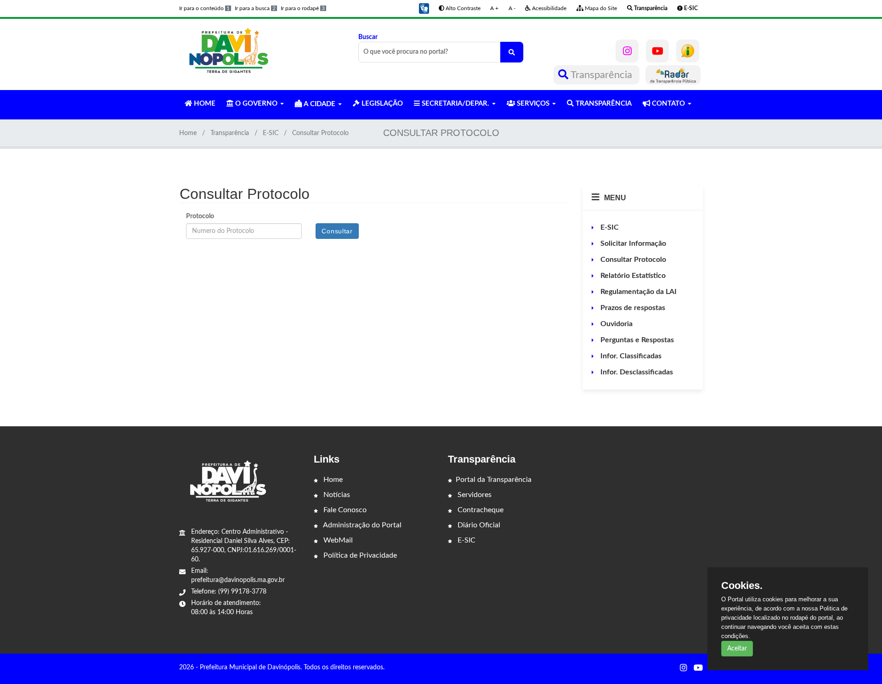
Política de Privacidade (359, 555)
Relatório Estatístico (632, 275)
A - (512, 8)
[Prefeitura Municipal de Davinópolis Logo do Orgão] (228, 51)
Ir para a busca (255, 8)
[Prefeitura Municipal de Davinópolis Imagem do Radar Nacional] (673, 75)
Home (188, 133)
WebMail (337, 540)
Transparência (601, 75)
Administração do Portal (361, 525)
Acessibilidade (548, 8)
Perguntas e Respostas (636, 340)
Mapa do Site (600, 8)
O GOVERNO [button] (256, 103)
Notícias (336, 494)
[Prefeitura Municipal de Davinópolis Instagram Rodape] (683, 668)
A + (494, 8)
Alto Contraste (462, 8)
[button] (424, 8)
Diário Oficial (478, 525)
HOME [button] (203, 103)
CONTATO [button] (668, 103)
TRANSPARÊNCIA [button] (603, 103)
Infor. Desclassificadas (636, 372)
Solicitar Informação (632, 243)
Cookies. (742, 585)
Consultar (337, 231)
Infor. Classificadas (630, 356)
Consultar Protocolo (632, 259)
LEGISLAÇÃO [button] (381, 103)
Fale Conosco (344, 510)
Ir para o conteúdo (204, 8)
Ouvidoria (616, 324)
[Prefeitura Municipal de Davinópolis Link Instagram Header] (627, 51)
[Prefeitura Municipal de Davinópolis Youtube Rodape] (698, 668)
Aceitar (737, 648)
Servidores (474, 494)
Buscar (368, 37)
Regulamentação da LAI (638, 291)
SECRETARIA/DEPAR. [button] (455, 103)
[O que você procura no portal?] (511, 52)
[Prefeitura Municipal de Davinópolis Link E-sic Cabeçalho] (687, 51)
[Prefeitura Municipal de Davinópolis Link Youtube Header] (657, 51)
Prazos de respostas (632, 307)
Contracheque (479, 510)
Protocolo (200, 216)
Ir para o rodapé (303, 8)
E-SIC (270, 133)
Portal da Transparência (493, 479)
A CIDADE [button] (319, 104)
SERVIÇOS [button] (533, 103)
